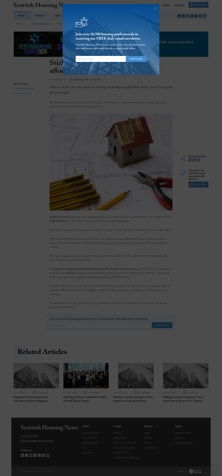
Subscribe (136, 59)
